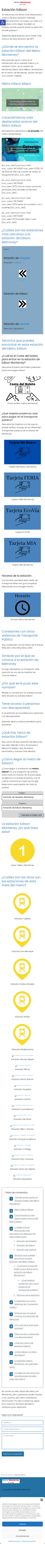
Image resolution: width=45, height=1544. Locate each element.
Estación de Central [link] (26, 1249)
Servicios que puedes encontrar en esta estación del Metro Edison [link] (22, 1258)
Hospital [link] (24, 258)
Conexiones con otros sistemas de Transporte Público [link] (24, 1304)
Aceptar (22, 1524)
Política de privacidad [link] (29, 1541)
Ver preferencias (22, 1536)
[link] (3, 22)
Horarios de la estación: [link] (28, 1295)
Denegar (22, 1530)
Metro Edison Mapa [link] (23, 1209)
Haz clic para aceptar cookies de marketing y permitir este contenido (22, 102)
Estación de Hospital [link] (27, 1241)
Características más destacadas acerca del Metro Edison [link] (24, 1218)
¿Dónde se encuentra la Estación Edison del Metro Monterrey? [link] (24, 1200)
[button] (42, 1500)
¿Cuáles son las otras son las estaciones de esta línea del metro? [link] (25, 1376)
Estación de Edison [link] (26, 1245)
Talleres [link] (17, 262)
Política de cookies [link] (14, 1541)
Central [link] (24, 324)
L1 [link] (21, 60)
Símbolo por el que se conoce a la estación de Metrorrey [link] (24, 1316)
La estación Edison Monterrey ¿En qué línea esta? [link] (24, 1363)
